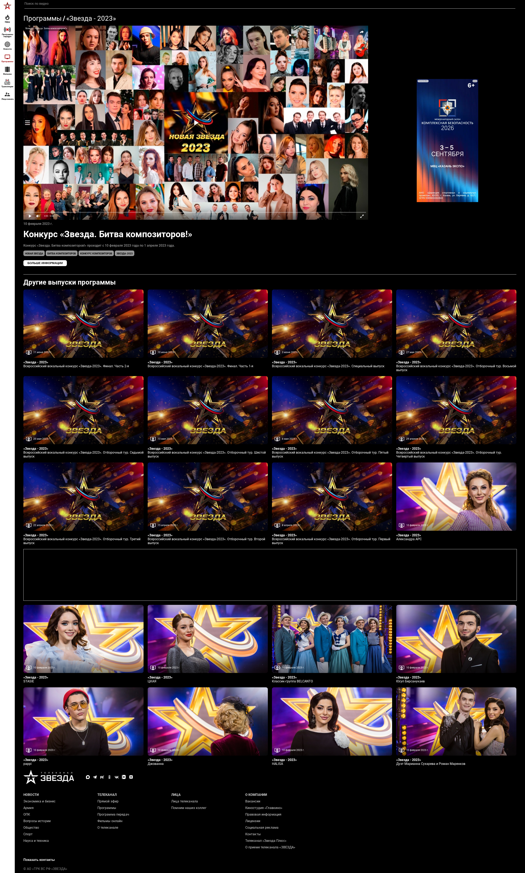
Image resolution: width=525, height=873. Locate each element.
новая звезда (34, 253)
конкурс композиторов (96, 253)
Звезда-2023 (124, 253)
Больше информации (45, 263)
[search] (269, 3)
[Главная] (7, 5)
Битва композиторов (61, 253)
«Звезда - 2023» (91, 18)
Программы (42, 18)
